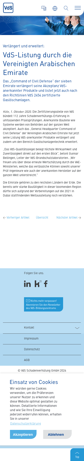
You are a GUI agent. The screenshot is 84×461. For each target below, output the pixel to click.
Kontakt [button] (29, 327)
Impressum (31, 338)
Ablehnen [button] (56, 435)
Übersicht (42, 217)
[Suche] (66, 8)
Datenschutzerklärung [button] (25, 423)
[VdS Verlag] (43, 8)
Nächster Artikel (68, 217)
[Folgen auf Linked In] (28, 283)
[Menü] (78, 8)
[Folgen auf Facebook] (47, 283)
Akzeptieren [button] (23, 435)
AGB (27, 360)
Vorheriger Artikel (16, 217)
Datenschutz (32, 349)
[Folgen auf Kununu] (38, 283)
